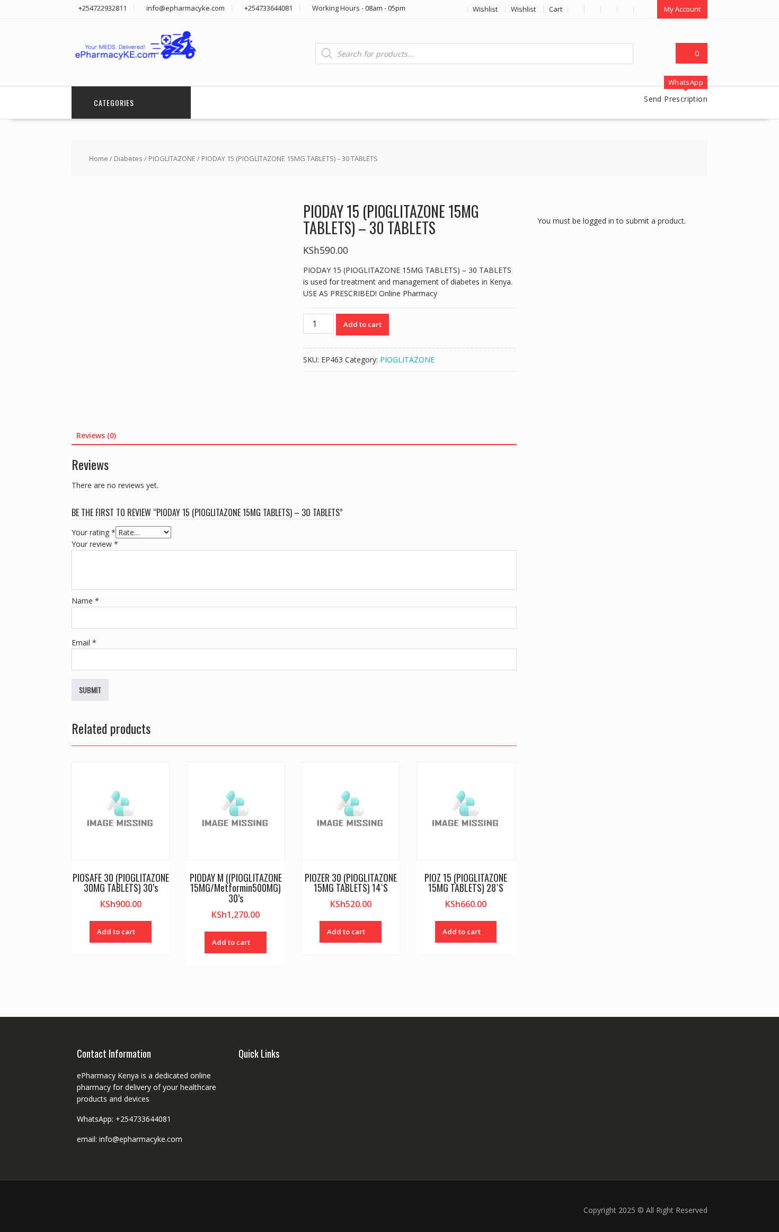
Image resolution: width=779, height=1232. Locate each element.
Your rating (94, 532)
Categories (114, 102)
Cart (555, 9)
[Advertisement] (616, 436)
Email (84, 642)
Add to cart (362, 324)
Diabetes (128, 158)
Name (85, 601)
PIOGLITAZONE (172, 158)
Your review (95, 544)
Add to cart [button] (116, 931)
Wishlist (485, 9)
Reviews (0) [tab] (96, 435)
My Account (682, 9)
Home (98, 158)
